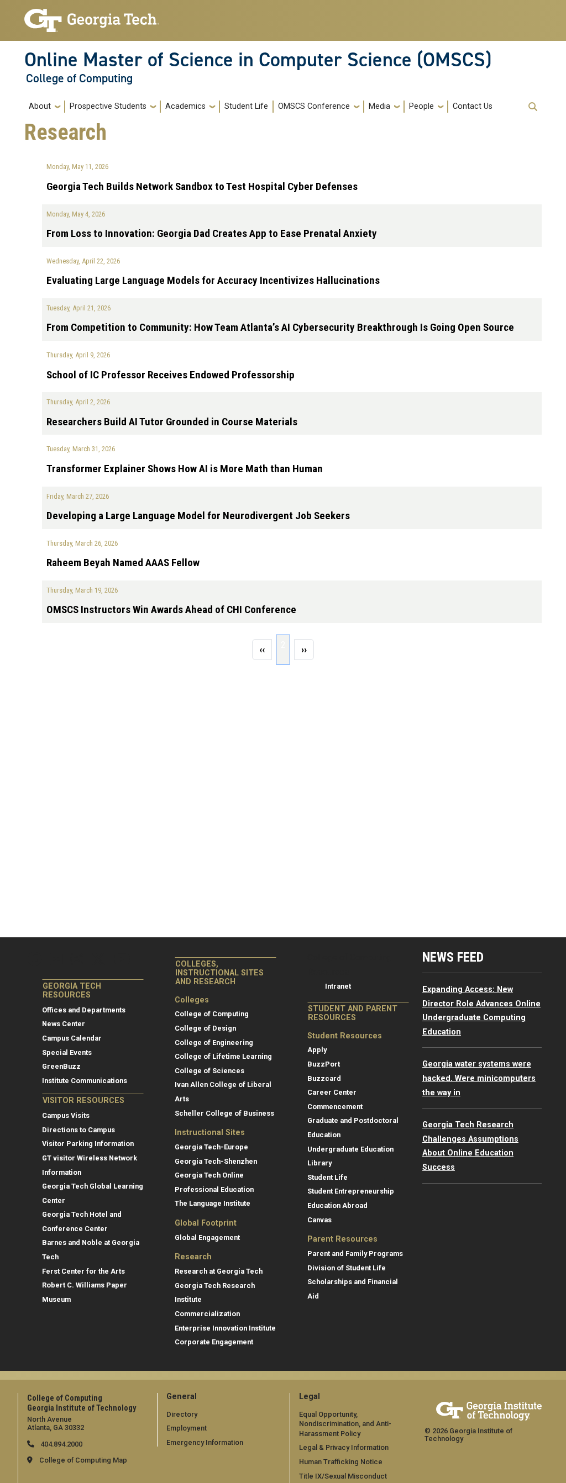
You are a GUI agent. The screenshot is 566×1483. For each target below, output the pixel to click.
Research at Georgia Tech (219, 1271)
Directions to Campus (78, 1130)
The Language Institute (212, 1203)
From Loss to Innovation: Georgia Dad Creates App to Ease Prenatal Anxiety (211, 233)
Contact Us (472, 106)
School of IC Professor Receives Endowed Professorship (170, 374)
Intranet (338, 986)
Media (379, 106)
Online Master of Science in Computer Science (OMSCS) (257, 60)
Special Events (67, 1052)
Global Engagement (207, 1237)
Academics (185, 106)
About (40, 106)
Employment (186, 1428)
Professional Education (214, 1189)
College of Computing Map (83, 1460)
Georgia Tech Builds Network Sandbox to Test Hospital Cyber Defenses (202, 186)
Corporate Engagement (214, 1342)
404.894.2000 (60, 1444)
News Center (63, 1024)
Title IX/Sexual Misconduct (343, 1476)
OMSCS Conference (314, 106)
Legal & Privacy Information (344, 1447)
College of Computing (79, 78)
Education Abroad (337, 1205)
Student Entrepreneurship (350, 1191)
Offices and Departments (83, 1010)
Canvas (319, 1220)
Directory (181, 1414)
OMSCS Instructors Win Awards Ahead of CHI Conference (171, 609)
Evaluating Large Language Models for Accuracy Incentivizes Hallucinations (213, 280)
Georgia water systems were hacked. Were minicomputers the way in (479, 1078)
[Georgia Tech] (489, 1409)
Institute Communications (84, 1080)
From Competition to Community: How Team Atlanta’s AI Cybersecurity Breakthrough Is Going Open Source (280, 327)
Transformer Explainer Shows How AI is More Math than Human (184, 468)
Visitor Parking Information (88, 1143)
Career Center (332, 1092)
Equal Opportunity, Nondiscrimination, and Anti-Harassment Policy (345, 1424)
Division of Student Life (346, 1268)
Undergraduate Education (350, 1149)
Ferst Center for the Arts (83, 1271)
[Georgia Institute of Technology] (91, 15)
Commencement (335, 1106)
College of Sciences (209, 1071)
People (421, 106)
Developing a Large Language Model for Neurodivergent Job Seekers (198, 515)
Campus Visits (66, 1115)
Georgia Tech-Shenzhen (216, 1161)
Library (319, 1163)
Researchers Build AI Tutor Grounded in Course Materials (171, 421)
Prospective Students (108, 106)
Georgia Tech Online (209, 1175)
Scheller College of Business (224, 1113)
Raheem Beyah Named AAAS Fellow (123, 562)
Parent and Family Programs (355, 1253)
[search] (533, 106)
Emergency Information (204, 1442)
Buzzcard (324, 1078)
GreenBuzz (61, 1066)
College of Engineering (214, 1042)
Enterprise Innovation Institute (225, 1328)
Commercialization (207, 1314)
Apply (317, 1050)
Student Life (246, 106)
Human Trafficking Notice (340, 1462)
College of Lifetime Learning (223, 1056)
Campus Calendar (72, 1038)
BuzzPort (323, 1064)
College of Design (205, 1028)
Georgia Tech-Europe (211, 1147)
